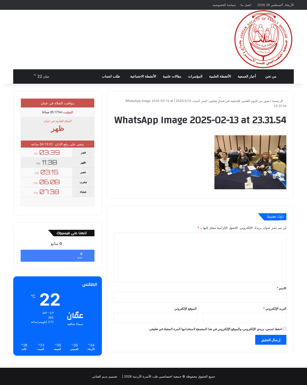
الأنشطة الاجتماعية (143, 76)
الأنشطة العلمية (220, 76)
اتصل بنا (246, 5)
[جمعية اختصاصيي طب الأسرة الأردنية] (263, 40)
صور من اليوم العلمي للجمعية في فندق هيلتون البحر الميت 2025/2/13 (222, 101)
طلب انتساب (111, 76)
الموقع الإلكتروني (185, 308)
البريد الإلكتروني (274, 308)
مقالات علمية (172, 76)
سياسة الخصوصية (224, 5)
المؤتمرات (195, 76)
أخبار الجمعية (247, 76)
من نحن (271, 76)
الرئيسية (278, 101)
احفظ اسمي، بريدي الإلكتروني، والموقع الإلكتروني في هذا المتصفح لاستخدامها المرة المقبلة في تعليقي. (215, 329)
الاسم (281, 288)
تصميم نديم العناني (104, 376)
